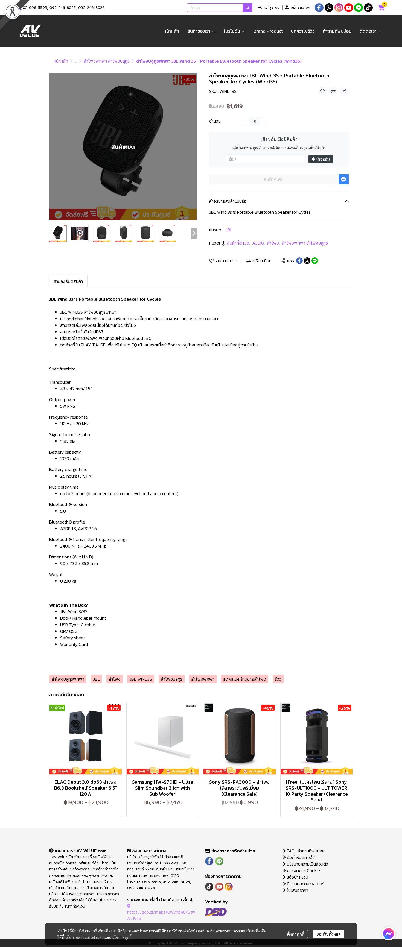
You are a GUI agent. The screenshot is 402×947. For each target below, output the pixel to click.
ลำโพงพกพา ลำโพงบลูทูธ (107, 61)
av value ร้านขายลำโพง (244, 679)
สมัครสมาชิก (300, 7)
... (76, 61)
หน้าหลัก (61, 61)
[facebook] (319, 7)
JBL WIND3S (140, 679)
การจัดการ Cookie (303, 870)
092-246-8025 (62, 8)
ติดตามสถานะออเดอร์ (305, 883)
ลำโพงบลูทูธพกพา (67, 679)
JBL (229, 230)
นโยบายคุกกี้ (122, 937)
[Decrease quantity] (245, 121)
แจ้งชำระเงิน (297, 877)
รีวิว (278, 679)
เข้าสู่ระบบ (271, 7)
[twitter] (329, 7)
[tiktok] (368, 7)
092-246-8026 (91, 8)
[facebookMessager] (388, 933)
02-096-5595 (35, 8)
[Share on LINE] (314, 260)
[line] (358, 7)
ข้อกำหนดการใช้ (300, 857)
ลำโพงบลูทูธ (171, 679)
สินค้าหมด (273, 179)
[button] (219, 7)
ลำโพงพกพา (202, 679)
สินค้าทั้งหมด (238, 243)
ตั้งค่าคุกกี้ (295, 933)
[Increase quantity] (265, 121)
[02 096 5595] (20, 8)
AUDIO (258, 243)
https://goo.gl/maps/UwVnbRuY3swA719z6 (161, 915)
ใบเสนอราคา (297, 890)
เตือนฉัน (323, 159)
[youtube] (348, 7)
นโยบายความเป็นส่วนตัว (84, 937)
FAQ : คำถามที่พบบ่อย (306, 851)
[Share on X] (307, 260)
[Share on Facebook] (299, 260)
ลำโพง (273, 243)
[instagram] (338, 7)
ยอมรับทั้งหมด (328, 933)
